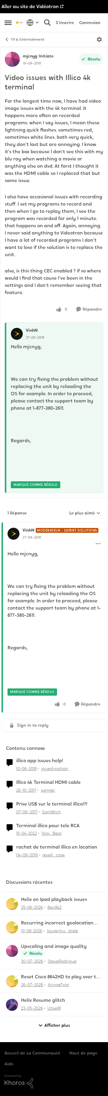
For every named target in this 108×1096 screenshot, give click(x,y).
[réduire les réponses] (54, 525)
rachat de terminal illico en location (56, 847)
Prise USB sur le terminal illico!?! (51, 804)
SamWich (51, 812)
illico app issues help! (39, 761)
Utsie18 (54, 1008)
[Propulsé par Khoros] (54, 1081)
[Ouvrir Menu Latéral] (8, 22)
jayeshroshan (54, 768)
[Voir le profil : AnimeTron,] (12, 981)
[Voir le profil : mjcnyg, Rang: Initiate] (12, 59)
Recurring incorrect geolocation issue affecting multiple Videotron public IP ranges (59, 923)
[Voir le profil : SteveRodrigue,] (12, 951)
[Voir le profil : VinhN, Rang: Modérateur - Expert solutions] (14, 534)
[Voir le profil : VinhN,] (17, 334)
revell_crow (53, 855)
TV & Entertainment (27, 39)
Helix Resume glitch (43, 1000)
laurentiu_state (62, 930)
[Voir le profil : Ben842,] (12, 904)
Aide (9, 1064)
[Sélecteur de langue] (33, 23)
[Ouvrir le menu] (99, 39)
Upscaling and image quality (54, 946)
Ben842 (54, 907)
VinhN (32, 330)
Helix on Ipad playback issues (54, 899)
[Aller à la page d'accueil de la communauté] (19, 22)
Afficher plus (57, 1025)
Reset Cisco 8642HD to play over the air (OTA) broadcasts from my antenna (61, 977)
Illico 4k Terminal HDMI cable (48, 782)
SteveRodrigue (62, 961)
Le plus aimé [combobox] (84, 513)
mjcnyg (30, 56)
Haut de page (83, 1053)
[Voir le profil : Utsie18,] (12, 1005)
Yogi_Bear (51, 833)
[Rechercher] (47, 22)
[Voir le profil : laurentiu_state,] (12, 927)
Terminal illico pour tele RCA (48, 826)
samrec (48, 790)
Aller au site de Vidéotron (30, 6)
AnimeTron (58, 984)
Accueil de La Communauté (32, 1053)
